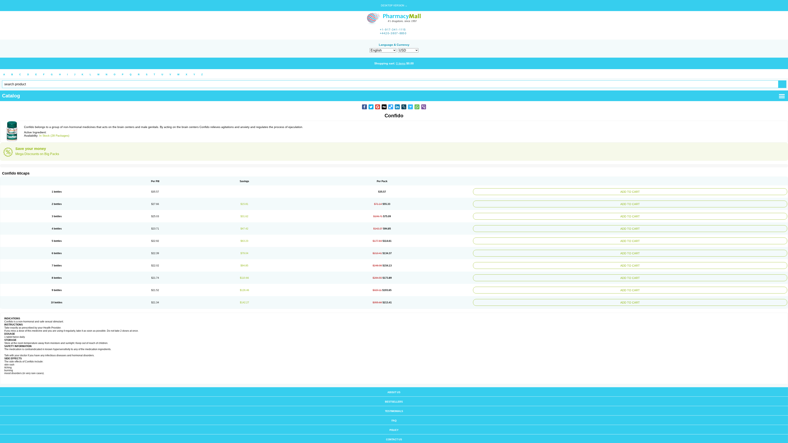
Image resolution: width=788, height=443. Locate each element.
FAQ (394, 412)
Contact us (394, 431)
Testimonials (394, 403)
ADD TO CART (685, 191)
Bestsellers (394, 393)
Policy (394, 421)
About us (393, 384)
